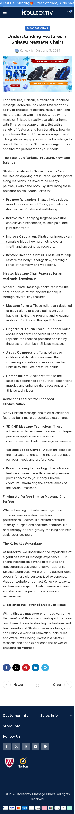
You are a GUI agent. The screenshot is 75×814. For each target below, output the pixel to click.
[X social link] (16, 667)
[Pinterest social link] (26, 667)
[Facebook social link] (7, 667)
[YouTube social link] (35, 746)
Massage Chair (37, 28)
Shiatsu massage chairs (28, 124)
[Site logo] (37, 12)
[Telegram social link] (45, 667)
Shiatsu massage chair (30, 613)
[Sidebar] (5, 249)
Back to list (37, 684)
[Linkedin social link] (35, 667)
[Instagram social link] (26, 746)
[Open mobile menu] (5, 12)
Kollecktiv (27, 50)
